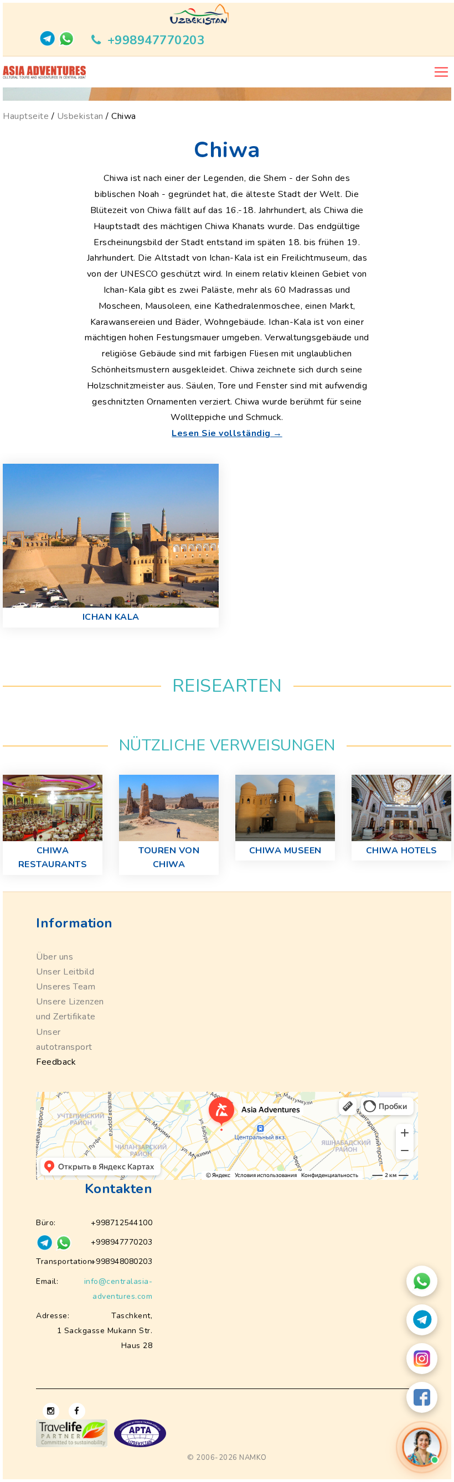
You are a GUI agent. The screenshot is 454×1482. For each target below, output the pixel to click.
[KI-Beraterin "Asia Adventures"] (422, 1447)
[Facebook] (421, 1397)
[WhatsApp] (421, 1281)
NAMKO (253, 1458)
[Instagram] (421, 1358)
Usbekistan (80, 116)
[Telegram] (421, 1319)
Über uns (54, 957)
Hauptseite (26, 116)
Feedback (56, 1062)
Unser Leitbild (65, 972)
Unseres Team (65, 987)
